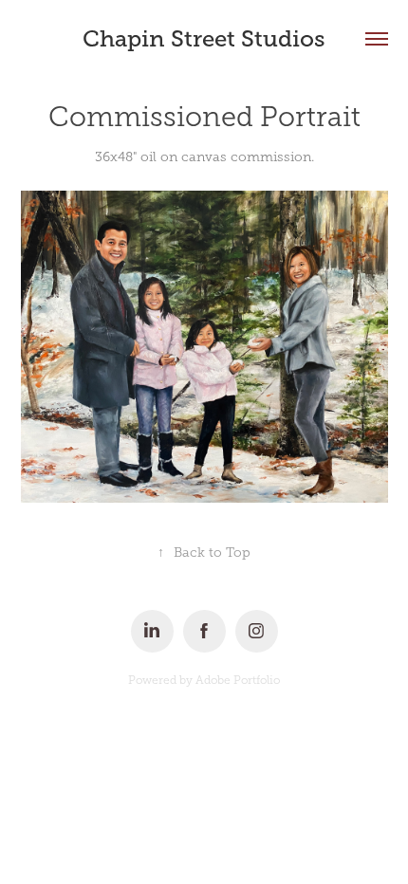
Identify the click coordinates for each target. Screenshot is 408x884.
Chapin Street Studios (204, 38)
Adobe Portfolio (237, 680)
